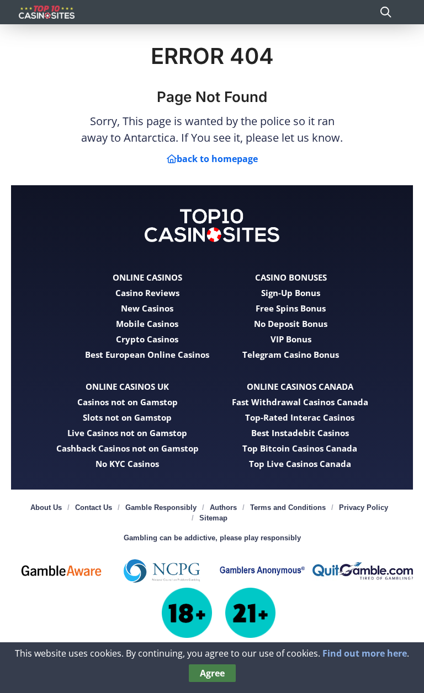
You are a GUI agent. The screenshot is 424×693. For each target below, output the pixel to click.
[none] (385, 12)
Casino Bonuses (291, 277)
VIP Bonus (291, 339)
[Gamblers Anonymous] (262, 571)
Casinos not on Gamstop (127, 401)
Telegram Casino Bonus (290, 354)
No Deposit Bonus (290, 323)
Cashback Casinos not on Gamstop (127, 448)
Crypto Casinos (147, 339)
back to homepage (217, 159)
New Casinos (147, 308)
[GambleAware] (61, 571)
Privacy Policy (363, 507)
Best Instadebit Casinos (300, 432)
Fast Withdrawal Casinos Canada (300, 401)
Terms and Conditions (288, 507)
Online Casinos (147, 277)
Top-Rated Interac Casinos (299, 417)
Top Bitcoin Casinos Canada (299, 448)
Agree (212, 673)
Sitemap (213, 518)
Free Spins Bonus (291, 308)
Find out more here (364, 653)
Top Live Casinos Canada (300, 463)
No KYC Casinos (127, 463)
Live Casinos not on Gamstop (127, 432)
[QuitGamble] (362, 571)
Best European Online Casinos (147, 354)
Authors (223, 507)
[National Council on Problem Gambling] (162, 571)
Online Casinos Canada (300, 386)
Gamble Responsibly (161, 507)
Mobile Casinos (147, 323)
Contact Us (93, 507)
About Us (46, 507)
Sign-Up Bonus (290, 292)
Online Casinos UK (127, 386)
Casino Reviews (147, 292)
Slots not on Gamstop (127, 417)
